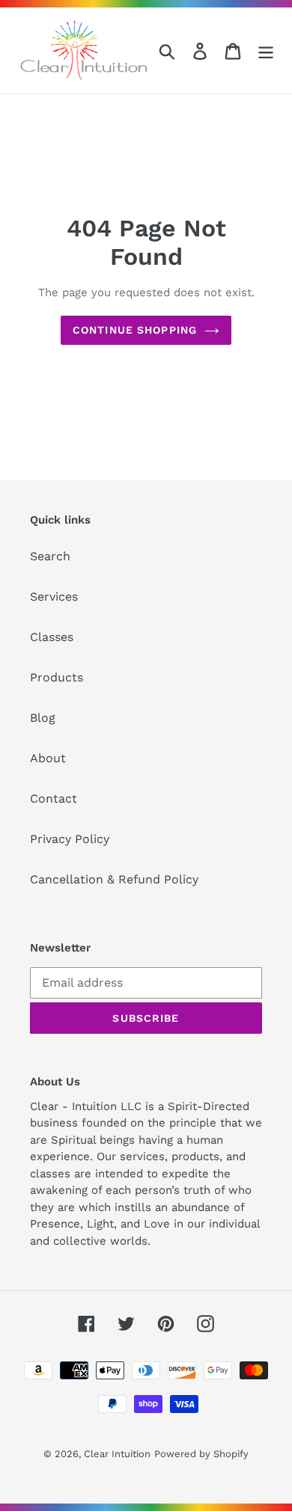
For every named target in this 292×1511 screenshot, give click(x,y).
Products (56, 677)
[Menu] (265, 50)
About (48, 758)
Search (50, 556)
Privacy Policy (69, 839)
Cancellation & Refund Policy (114, 879)
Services (54, 596)
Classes (51, 637)
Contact (53, 798)
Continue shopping (135, 330)
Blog (42, 718)
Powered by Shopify (201, 1453)
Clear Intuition (117, 1453)
